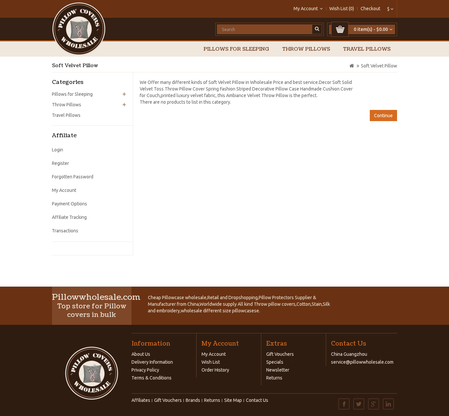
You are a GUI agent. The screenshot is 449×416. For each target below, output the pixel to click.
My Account (64, 190)
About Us (140, 354)
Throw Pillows (306, 49)
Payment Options (69, 203)
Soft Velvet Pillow (379, 65)
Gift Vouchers (280, 354)
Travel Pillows (366, 49)
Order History (215, 370)
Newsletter (277, 370)
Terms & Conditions (151, 377)
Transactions (65, 230)
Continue (383, 115)
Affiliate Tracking (69, 217)
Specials (274, 362)
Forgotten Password (72, 176)
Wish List (210, 362)
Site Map (233, 400)
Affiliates (140, 400)
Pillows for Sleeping (236, 49)
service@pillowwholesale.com (362, 362)
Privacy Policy (145, 370)
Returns (274, 377)
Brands (193, 400)
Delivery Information (152, 362)
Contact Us (257, 400)
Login (57, 149)
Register (60, 163)
